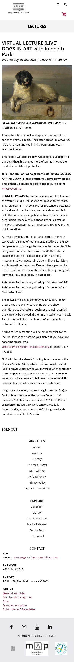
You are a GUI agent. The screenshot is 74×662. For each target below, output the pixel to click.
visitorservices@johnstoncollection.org (25, 347)
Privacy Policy (37, 482)
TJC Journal (37, 536)
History (37, 459)
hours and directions (44, 557)
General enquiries (14, 593)
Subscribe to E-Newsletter (19, 609)
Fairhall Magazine (37, 518)
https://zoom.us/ (12, 188)
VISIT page (19, 557)
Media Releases (37, 524)
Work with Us (37, 471)
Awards (37, 453)
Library (37, 512)
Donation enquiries (15, 605)
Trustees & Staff (37, 465)
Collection (37, 506)
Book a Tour (37, 530)
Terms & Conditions (37, 488)
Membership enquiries (17, 597)
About (37, 447)
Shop (6, 601)
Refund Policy (37, 476)
